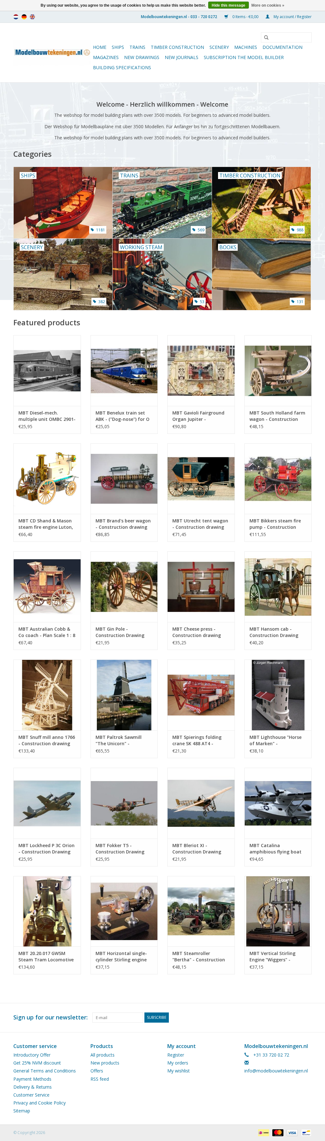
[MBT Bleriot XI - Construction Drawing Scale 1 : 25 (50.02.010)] (201, 803)
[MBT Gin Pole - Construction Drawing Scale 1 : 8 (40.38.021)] (124, 586)
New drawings (141, 57)
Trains (137, 47)
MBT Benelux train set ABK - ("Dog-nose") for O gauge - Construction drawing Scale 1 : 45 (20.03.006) (122, 416)
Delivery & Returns (32, 1087)
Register (175, 1055)
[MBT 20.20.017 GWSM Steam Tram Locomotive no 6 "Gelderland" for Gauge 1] (47, 911)
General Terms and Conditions (44, 1071)
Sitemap (21, 1111)
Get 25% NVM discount (37, 1063)
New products (104, 1063)
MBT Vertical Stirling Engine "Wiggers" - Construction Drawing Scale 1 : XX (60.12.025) (274, 956)
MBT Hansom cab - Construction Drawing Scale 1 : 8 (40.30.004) (273, 632)
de (24, 16)
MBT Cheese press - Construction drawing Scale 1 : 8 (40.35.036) (196, 632)
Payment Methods (32, 1079)
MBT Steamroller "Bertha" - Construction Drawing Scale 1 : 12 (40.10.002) (198, 956)
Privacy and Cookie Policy (39, 1103)
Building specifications (122, 67)
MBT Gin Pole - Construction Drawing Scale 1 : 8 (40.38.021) (120, 632)
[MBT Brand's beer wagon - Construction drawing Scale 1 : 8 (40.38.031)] (124, 478)
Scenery (219, 47)
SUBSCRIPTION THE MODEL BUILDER (244, 57)
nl (15, 16)
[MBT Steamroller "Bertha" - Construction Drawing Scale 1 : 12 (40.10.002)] (201, 911)
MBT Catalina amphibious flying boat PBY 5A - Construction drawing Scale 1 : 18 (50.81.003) (275, 848)
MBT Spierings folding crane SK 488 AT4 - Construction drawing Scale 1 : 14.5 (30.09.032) (198, 740)
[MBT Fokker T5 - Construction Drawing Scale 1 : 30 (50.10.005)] (124, 803)
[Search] (264, 37)
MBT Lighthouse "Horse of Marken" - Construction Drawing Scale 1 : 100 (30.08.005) (275, 740)
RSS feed (99, 1079)
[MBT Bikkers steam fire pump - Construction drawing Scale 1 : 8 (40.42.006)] (278, 478)
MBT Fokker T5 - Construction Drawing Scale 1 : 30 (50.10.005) (120, 848)
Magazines (106, 57)
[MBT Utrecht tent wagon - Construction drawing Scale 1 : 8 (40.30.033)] (201, 478)
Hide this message (228, 5)
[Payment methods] (263, 1132)
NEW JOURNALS (181, 57)
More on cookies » (267, 5)
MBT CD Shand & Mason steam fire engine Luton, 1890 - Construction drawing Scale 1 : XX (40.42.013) (45, 524)
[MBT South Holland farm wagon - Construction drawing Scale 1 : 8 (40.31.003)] (278, 370)
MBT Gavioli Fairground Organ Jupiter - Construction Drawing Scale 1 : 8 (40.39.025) (198, 416)
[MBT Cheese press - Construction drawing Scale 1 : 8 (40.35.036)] (201, 586)
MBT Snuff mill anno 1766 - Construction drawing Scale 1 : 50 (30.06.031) (46, 740)
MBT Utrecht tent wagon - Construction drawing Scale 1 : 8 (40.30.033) (200, 524)
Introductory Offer (31, 1055)
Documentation (282, 47)
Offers (96, 1071)
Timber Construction (177, 47)
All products (102, 1055)
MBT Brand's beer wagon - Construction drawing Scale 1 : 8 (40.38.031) (123, 524)
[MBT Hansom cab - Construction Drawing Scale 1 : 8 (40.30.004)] (278, 586)
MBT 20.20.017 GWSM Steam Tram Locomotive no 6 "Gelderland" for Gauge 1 (46, 956)
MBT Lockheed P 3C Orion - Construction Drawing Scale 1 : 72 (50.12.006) (46, 848)
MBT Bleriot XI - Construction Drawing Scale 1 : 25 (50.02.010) (196, 848)
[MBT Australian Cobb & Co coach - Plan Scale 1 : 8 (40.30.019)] (47, 586)
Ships (118, 47)
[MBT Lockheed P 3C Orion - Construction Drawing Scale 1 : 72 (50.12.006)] (47, 803)
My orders (177, 1063)
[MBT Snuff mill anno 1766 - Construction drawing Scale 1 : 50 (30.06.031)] (47, 695)
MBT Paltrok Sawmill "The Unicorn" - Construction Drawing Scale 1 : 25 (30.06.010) (120, 740)
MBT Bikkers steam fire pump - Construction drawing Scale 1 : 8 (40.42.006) (275, 524)
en (32, 16)
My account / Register (292, 16)
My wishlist (178, 1071)
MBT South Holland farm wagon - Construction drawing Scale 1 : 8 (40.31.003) (277, 416)
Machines (245, 47)
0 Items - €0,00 (245, 16)
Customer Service (31, 1095)
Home (99, 47)
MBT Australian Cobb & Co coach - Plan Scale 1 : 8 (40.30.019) (46, 632)
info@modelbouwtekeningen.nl (276, 1071)
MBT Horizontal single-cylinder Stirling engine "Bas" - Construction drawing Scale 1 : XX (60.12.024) (121, 956)
